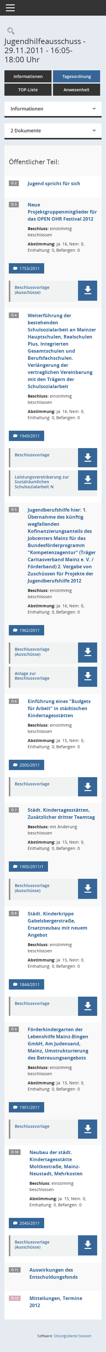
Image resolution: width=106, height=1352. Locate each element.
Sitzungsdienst (72, 1335)
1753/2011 (29, 268)
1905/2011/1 (31, 866)
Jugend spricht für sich (54, 183)
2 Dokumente (26, 130)
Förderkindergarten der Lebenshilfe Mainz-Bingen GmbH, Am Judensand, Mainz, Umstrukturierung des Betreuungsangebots (58, 1043)
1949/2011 (29, 436)
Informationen (28, 76)
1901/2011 (29, 1107)
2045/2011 (29, 1223)
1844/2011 (29, 984)
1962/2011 (29, 630)
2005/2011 (29, 765)
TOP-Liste (28, 89)
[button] (87, 291)
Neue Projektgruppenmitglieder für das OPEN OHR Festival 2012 (62, 211)
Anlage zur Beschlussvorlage (32, 676)
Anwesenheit (77, 89)
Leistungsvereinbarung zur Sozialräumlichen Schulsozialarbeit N (42, 482)
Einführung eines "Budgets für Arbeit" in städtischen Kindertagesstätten (59, 708)
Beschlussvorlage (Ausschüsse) (32, 290)
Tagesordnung (76, 76)
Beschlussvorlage (32, 455)
